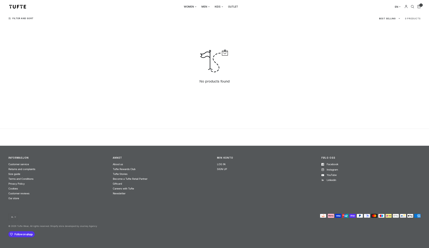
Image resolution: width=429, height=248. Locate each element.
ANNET (117, 158)
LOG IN (221, 164)
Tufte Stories (120, 174)
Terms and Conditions (21, 178)
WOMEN (189, 6)
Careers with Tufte (123, 188)
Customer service (18, 164)
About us (118, 164)
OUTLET (233, 6)
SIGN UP (222, 169)
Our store (13, 198)
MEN (204, 6)
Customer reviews (18, 193)
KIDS (218, 6)
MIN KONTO (225, 158)
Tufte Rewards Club (124, 169)
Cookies (13, 188)
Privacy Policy (16, 183)
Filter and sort (23, 18)
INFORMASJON (18, 158)
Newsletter (119, 193)
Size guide (14, 174)
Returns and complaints (21, 169)
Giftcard (117, 183)
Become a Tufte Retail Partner (130, 178)
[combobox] (412, 6)
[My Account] (406, 6)
